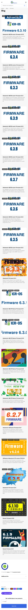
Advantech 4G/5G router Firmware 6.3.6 (13, 217)
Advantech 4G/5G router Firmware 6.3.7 (13, 187)
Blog (7, 8)
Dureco (8, 572)
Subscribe (14, 606)
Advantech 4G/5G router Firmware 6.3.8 (13, 157)
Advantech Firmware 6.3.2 (9, 278)
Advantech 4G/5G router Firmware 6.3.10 (13, 34)
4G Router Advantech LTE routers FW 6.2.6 (13, 458)
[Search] (25, 5)
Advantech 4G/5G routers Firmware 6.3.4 (13, 65)
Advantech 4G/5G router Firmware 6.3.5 (13, 247)
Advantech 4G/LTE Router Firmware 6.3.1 (13, 309)
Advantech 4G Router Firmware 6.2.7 (12, 427)
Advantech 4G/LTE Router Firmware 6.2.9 (13, 369)
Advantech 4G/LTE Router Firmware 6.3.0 (13, 338)
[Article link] (14, 29)
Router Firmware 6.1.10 (8, 518)
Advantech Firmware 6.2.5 (9, 487)
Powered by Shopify (16, 572)
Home (2, 8)
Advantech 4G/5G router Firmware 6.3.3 (13, 95)
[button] (1, 2)
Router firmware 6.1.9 (8, 549)
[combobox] (14, 5)
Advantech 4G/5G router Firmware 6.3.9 (13, 126)
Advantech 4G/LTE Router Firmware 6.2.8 (13, 398)
